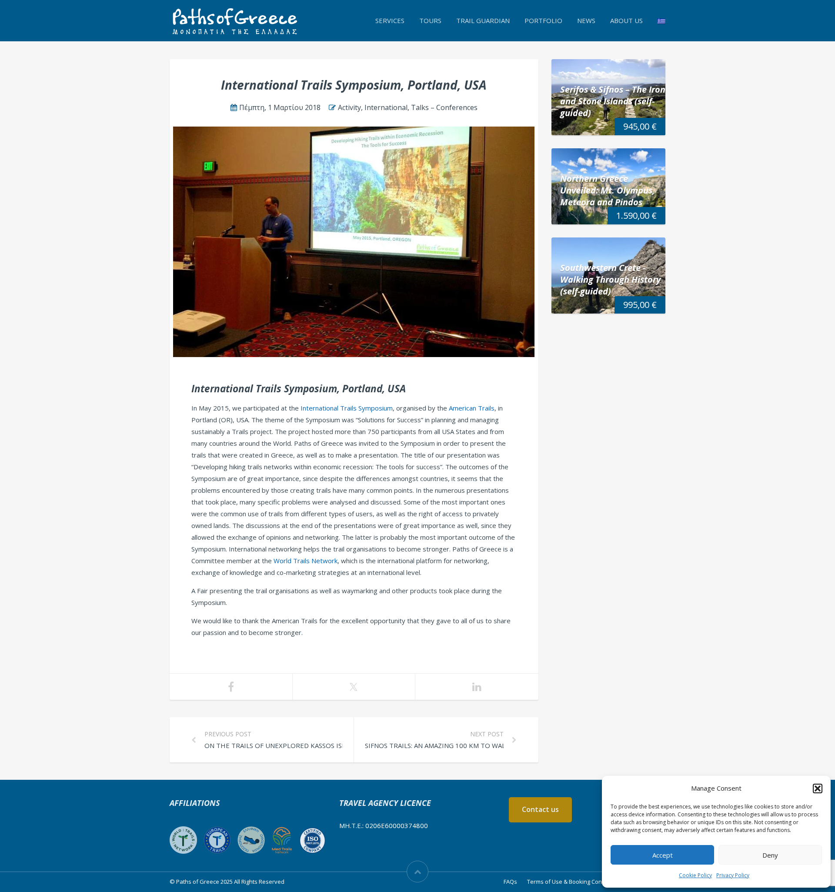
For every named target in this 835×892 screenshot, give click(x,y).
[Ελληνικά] (661, 20)
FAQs (510, 881)
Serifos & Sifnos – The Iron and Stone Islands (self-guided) (612, 101)
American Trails (471, 408)
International (385, 107)
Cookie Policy (695, 875)
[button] (817, 788)
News (586, 20)
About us (626, 20)
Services (389, 20)
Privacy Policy (732, 875)
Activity (349, 107)
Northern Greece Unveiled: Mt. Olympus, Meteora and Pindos (607, 190)
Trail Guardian (483, 20)
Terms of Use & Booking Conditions (573, 881)
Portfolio (543, 20)
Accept (662, 855)
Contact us (540, 809)
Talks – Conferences (444, 107)
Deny (770, 855)
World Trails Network (305, 560)
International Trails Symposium (347, 408)
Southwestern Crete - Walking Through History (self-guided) (610, 279)
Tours (430, 20)
